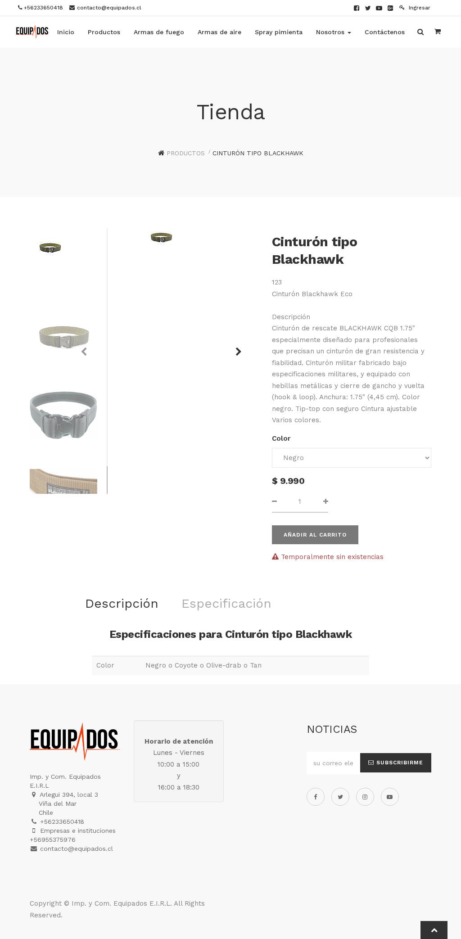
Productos (186, 153)
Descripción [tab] (121, 603)
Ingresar (418, 8)
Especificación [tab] (226, 603)
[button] (235, 347)
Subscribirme (398, 762)
